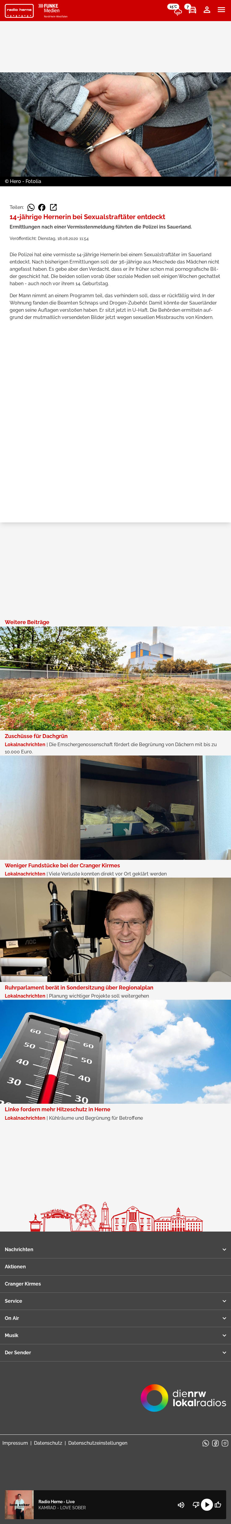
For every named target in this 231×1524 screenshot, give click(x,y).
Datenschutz (48, 1443)
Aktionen (15, 1267)
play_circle (207, 1504)
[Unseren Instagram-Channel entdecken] (225, 1443)
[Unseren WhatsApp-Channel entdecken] (205, 1443)
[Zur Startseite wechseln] (19, 10)
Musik (11, 1335)
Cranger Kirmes (23, 1284)
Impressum (15, 1443)
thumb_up (217, 1504)
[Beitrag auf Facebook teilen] (41, 207)
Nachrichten (19, 1249)
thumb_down (196, 1504)
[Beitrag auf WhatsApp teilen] (31, 207)
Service (13, 1301)
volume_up (181, 1505)
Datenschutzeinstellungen (97, 1443)
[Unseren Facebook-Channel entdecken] (215, 1443)
